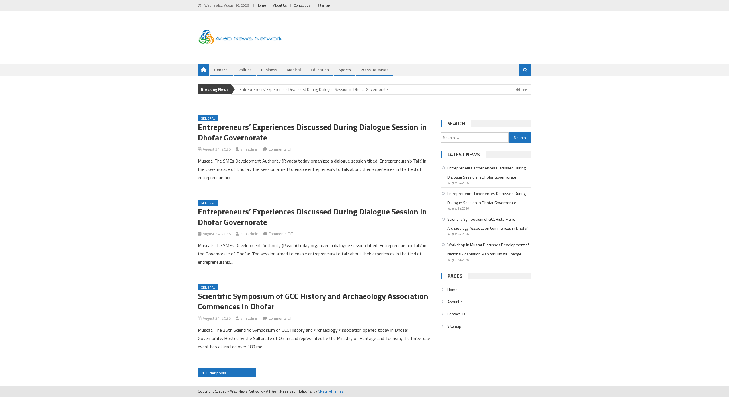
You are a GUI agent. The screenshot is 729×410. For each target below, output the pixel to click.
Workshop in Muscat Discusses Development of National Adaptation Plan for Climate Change (488, 249)
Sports (345, 70)
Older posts (216, 373)
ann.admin (249, 149)
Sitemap (323, 5)
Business (269, 70)
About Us (280, 5)
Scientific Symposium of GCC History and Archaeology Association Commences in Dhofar (313, 301)
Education (320, 70)
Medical (294, 70)
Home (261, 5)
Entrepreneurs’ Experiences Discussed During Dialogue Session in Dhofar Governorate (314, 89)
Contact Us (302, 5)
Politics (244, 70)
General (221, 70)
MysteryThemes (331, 391)
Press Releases (374, 70)
